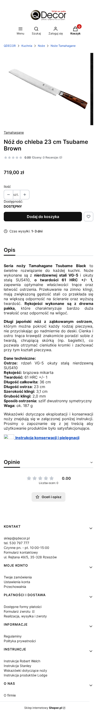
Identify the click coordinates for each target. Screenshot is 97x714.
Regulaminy (13, 636)
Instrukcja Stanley (17, 666)
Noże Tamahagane (63, 45)
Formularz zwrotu (17, 611)
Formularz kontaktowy (21, 552)
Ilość (7, 186)
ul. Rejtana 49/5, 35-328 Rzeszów (30, 557)
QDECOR (10, 45)
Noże (41, 45)
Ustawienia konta (17, 582)
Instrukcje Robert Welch (22, 661)
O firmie (10, 695)
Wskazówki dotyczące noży (25, 670)
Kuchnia (26, 45)
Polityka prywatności (20, 641)
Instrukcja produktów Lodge (25, 675)
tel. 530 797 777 (16, 543)
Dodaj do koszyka (43, 216)
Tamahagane (14, 132)
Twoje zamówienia (18, 577)
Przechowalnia (15, 587)
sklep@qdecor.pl (17, 538)
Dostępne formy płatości (22, 607)
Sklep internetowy (43, 708)
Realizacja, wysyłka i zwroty (25, 616)
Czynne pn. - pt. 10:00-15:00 (26, 548)
